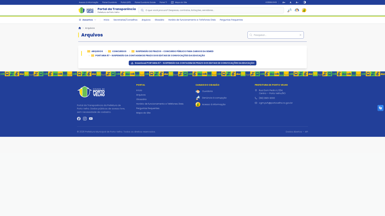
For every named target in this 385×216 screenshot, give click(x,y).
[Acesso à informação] (304, 10)
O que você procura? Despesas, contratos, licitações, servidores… (180, 10)
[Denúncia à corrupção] (289, 10)
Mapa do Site (143, 112)
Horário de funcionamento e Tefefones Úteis (192, 19)
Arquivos (146, 19)
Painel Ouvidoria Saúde (145, 2)
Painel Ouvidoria (109, 2)
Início (106, 19)
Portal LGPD (126, 2)
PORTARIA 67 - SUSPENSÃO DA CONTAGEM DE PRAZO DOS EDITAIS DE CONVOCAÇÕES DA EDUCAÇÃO (150, 55)
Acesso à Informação (88, 2)
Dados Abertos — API (297, 131)
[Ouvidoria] (297, 10)
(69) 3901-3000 (267, 98)
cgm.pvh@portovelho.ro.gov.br (276, 102)
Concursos (119, 51)
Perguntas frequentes (231, 19)
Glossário (159, 19)
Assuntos (87, 19)
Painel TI (163, 2)
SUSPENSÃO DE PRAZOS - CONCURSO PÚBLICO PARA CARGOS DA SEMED (175, 51)
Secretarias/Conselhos (125, 19)
